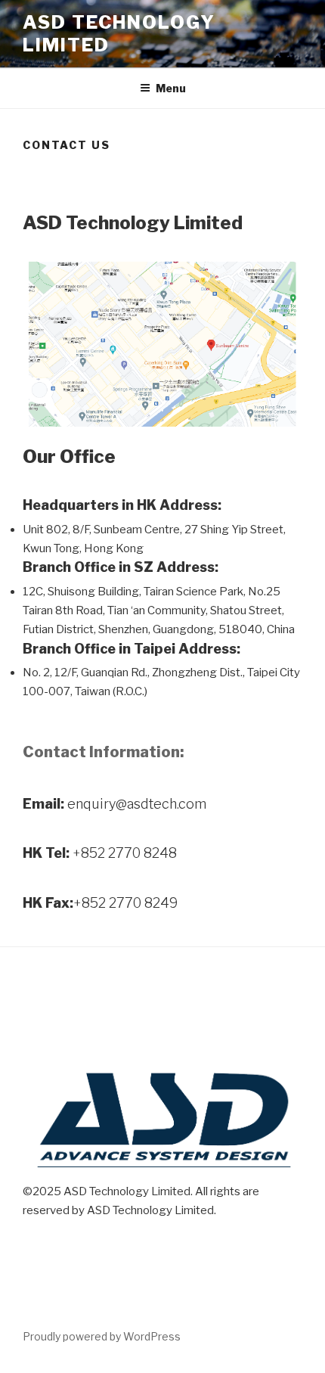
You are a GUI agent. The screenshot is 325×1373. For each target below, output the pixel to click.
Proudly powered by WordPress (102, 1336)
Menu (171, 88)
